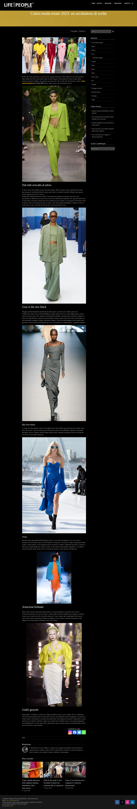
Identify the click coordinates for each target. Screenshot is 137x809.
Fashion (93, 50)
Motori (93, 69)
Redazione (26, 744)
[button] (132, 3)
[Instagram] (70, 732)
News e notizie (95, 77)
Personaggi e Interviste (97, 88)
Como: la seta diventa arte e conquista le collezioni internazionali (75, 782)
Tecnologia (94, 96)
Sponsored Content (96, 92)
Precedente (74, 31)
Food (93, 54)
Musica (93, 73)
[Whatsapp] (84, 732)
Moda (23, 737)
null (92, 80)
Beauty (93, 46)
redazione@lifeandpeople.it (12, 800)
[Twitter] (79, 732)
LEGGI (11, 806)
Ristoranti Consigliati (98, 57)
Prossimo (82, 31)
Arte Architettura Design (97, 42)
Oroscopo (94, 84)
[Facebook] (75, 732)
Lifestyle (94, 61)
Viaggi (93, 99)
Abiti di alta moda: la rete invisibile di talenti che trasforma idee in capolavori (53, 782)
